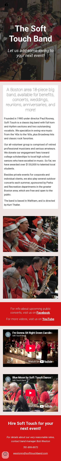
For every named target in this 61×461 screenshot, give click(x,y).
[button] (5, 455)
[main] (30, 33)
